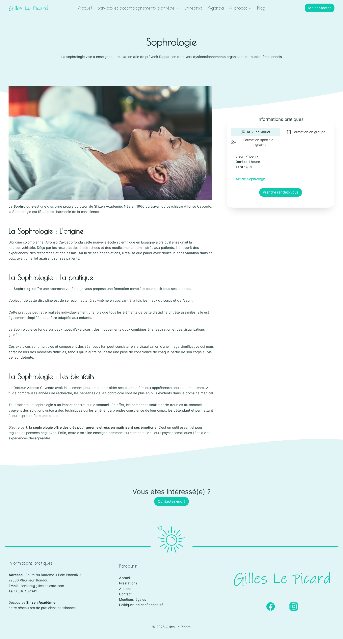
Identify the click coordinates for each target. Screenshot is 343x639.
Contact (125, 594)
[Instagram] (293, 606)
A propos (126, 589)
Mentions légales (132, 599)
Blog (261, 8)
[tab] (255, 132)
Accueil (85, 8)
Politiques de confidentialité (141, 605)
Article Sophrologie (251, 179)
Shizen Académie (40, 602)
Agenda (215, 8)
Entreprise (193, 8)
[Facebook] (270, 606)
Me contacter (319, 8)
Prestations (128, 583)
